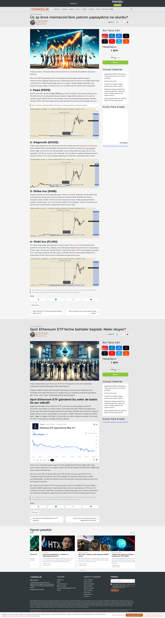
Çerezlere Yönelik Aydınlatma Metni (66, 588)
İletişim (59, 590)
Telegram (119, 42)
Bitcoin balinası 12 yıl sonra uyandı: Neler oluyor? (82, 312)
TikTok (126, 36)
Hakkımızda (60, 579)
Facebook (119, 36)
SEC (81, 384)
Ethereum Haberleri (89, 588)
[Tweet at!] (38, 299)
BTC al (115, 62)
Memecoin (35, 305)
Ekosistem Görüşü (107, 9)
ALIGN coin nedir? (110, 81)
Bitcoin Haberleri (88, 586)
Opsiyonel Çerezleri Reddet (153, 615)
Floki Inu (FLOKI (75, 245)
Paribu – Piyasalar (88, 579)
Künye (58, 581)
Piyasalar (64, 9)
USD (118, 58)
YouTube (112, 42)
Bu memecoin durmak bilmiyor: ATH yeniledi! (45, 519)
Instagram (104, 36)
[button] (131, 532)
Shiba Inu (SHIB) (68, 195)
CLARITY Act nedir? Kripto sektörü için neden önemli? (113, 85)
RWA (74, 253)
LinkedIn (112, 36)
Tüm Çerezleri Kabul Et (134, 615)
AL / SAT (117, 5)
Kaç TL (78, 9)
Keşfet (84, 9)
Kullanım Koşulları (61, 586)
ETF (57, 393)
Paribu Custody (88, 581)
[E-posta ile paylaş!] (91, 299)
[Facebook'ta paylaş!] (73, 299)
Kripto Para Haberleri (89, 584)
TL (115, 58)
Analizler (71, 9)
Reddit (126, 42)
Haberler (56, 9)
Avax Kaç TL (87, 596)
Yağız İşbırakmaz (42, 21)
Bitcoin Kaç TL (87, 592)
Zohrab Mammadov (108, 563)
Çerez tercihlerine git (118, 615)
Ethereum (54, 384)
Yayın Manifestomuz (62, 584)
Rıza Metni (132, 586)
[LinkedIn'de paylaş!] (56, 299)
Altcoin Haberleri (36, 14)
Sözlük (98, 9)
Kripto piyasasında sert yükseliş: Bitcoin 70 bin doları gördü (115, 99)
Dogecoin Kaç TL (88, 594)
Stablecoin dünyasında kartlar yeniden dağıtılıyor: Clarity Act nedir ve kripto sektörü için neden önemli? (114, 92)
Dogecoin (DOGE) (87, 146)
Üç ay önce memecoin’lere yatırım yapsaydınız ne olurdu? (84, 519)
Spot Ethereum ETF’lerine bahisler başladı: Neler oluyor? (47, 312)
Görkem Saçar (35, 565)
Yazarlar (91, 9)
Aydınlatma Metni (130, 585)
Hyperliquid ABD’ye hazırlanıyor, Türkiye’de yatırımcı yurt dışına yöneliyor (59, 105)
